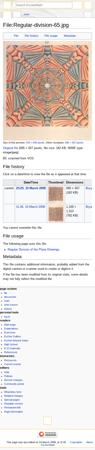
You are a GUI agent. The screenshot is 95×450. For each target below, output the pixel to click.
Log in (7, 316)
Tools (88, 15)
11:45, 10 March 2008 (30, 206)
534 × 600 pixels (35, 142)
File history (31, 35)
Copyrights (76, 442)
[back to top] (48, 421)
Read (6, 300)
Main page (10, 324)
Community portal (14, 383)
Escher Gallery (12, 336)
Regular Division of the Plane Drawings (33, 249)
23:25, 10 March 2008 (31, 188)
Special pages (12, 399)
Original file (10, 148)
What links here (12, 392)
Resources (10, 360)
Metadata (70, 35)
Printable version (13, 403)
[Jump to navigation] (7, 5)
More (27, 14)
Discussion (10, 296)
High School (11, 344)
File (16, 35)
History (8, 308)
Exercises (9, 332)
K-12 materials (12, 348)
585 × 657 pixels (74, 142)
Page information (13, 411)
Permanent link (12, 407)
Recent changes (13, 380)
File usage (51, 35)
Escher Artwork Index (16, 340)
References (10, 352)
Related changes (13, 395)
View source (11, 304)
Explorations (11, 328)
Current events (12, 364)
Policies (8, 376)
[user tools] (88, 5)
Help (6, 372)
